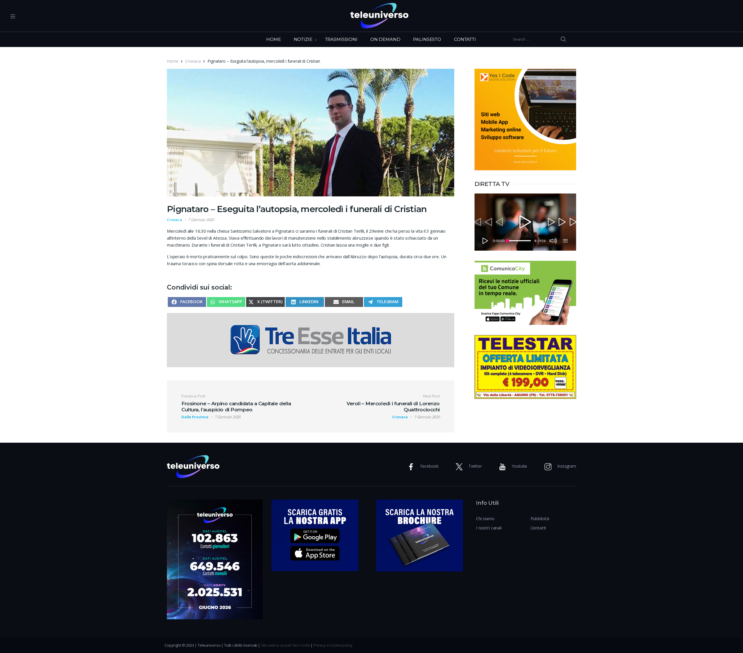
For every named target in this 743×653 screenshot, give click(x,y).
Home (172, 61)
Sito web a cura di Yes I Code (285, 645)
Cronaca (193, 61)
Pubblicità (540, 518)
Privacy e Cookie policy (333, 645)
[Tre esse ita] (310, 339)
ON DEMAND (385, 39)
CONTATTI (465, 39)
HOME (273, 39)
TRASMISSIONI (341, 39)
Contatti (538, 528)
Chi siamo (485, 518)
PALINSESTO (427, 39)
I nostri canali (489, 528)
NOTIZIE (303, 39)
